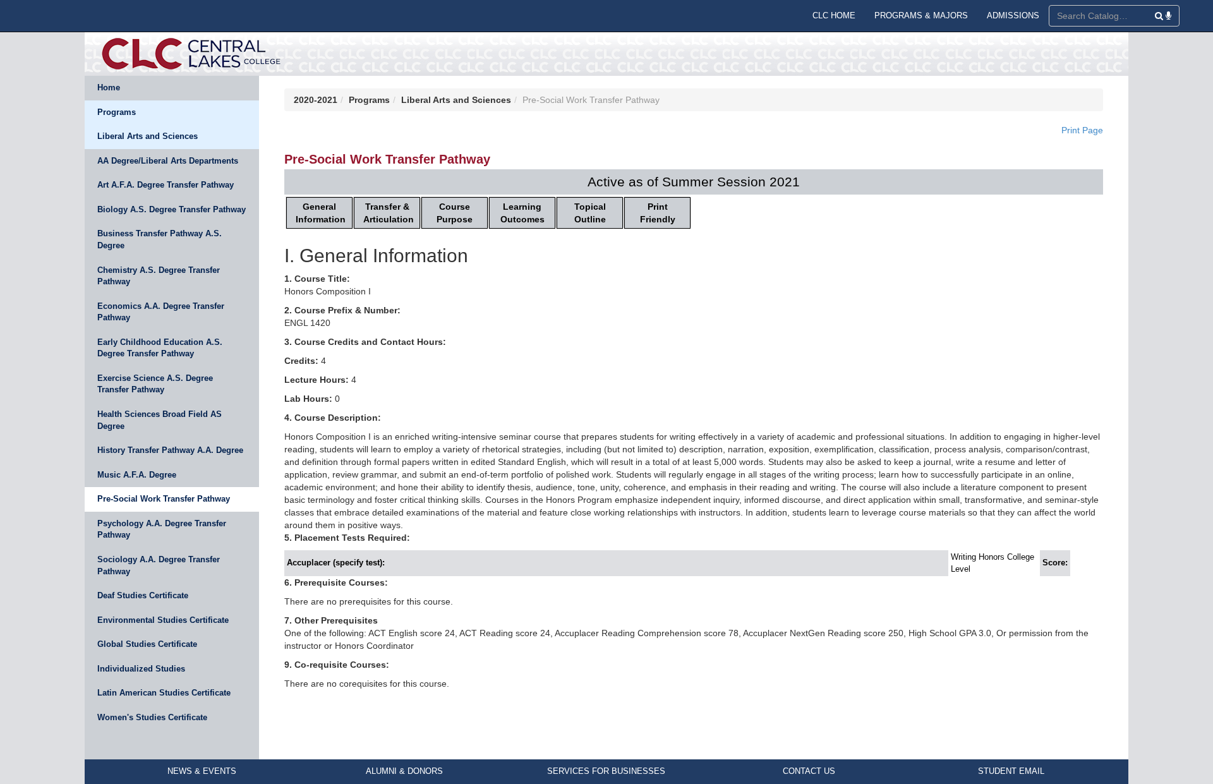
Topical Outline (590, 213)
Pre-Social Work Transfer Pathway (163, 499)
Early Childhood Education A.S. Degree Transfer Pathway (159, 348)
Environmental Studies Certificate (163, 620)
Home (108, 87)
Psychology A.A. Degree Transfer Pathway (161, 529)
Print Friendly (657, 213)
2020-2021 (315, 100)
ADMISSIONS (1013, 15)
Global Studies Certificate (147, 644)
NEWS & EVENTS (201, 771)
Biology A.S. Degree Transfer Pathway (171, 209)
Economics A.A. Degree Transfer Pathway (160, 312)
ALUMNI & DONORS (404, 771)
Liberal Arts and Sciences (147, 136)
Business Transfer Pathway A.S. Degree (159, 239)
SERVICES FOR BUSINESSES (606, 771)
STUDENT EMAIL (1011, 771)
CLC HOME (833, 15)
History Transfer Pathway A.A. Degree (170, 450)
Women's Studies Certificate (152, 717)
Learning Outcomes (522, 213)
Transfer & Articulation (388, 213)
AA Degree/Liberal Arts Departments (167, 161)
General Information (321, 213)
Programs (116, 112)
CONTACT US (809, 771)
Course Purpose (455, 213)
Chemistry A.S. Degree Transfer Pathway (158, 276)
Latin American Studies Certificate (164, 692)
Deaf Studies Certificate (142, 595)
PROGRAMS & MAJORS (921, 15)
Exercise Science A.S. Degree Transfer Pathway (155, 384)
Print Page (1082, 130)
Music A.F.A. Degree (136, 474)
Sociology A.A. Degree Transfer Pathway (158, 565)
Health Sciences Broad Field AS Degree (159, 420)
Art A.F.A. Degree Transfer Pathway (165, 185)
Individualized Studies (141, 668)
